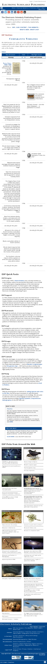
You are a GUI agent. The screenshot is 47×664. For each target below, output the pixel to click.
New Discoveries (18, 637)
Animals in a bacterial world (31, 530)
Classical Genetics (23, 8)
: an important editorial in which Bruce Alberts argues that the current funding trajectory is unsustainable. (33, 491)
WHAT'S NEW (24, 29)
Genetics (16, 644)
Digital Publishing (25, 644)
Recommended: (8, 639)
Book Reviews (33, 639)
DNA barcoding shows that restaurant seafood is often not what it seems (10, 532)
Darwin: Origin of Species (30, 461)
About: (10, 628)
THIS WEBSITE (33, 27)
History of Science (18, 645)
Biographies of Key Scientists (31, 633)
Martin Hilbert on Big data (31, 581)
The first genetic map (29, 467)
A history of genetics (29, 470)
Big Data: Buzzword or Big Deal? (32, 578)
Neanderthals (6, 613)
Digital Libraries (37, 644)
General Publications (19, 641)
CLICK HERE (11, 436)
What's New (41, 8)
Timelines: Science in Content (34, 632)
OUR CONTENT (21, 27)
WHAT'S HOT (34, 29)
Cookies (30, 649)
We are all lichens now (30, 527)
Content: (9, 632)
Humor (29, 641)
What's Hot (42, 9)
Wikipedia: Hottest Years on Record (11, 578)
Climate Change (7, 565)
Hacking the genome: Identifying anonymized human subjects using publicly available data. (33, 586)
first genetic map (12, 366)
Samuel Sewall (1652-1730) (7, 63)
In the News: (8, 636)
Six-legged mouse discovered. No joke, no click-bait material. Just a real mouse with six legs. (33, 614)
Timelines (33, 8)
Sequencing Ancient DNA (8, 559)
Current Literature (19, 635)
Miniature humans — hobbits (10, 619)
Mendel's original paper (34, 364)
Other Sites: (8, 645)
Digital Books (17, 633)
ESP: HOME (3, 662)
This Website (29, 628)
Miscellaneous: (8, 641)
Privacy (24, 649)
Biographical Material (31, 645)
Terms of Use (17, 649)
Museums (16, 646)
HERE (11, 421)
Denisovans (5, 616)
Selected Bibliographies (20, 639)
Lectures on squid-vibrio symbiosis (33, 524)
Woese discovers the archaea (9, 524)
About (14, 8)
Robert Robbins (20, 280)
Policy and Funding (31, 635)
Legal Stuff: (8, 650)
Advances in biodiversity (8, 527)
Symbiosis (27, 511)
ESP (13, 27)
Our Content (20, 628)
